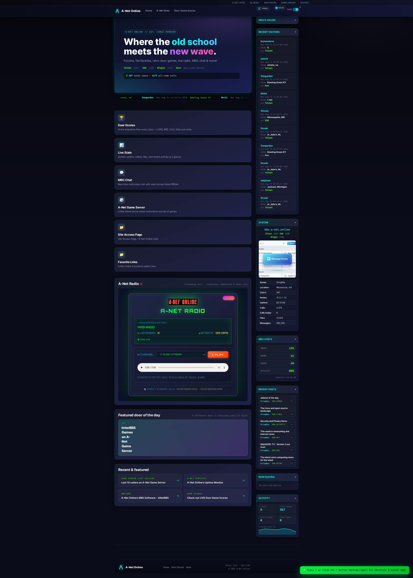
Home (148, 10)
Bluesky (254, 2)
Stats (188, 567)
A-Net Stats (163, 10)
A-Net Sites (238, 2)
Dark (290, 9)
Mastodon (270, 2)
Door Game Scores (185, 10)
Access (304, 2)
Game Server (288, 2)
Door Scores (177, 567)
